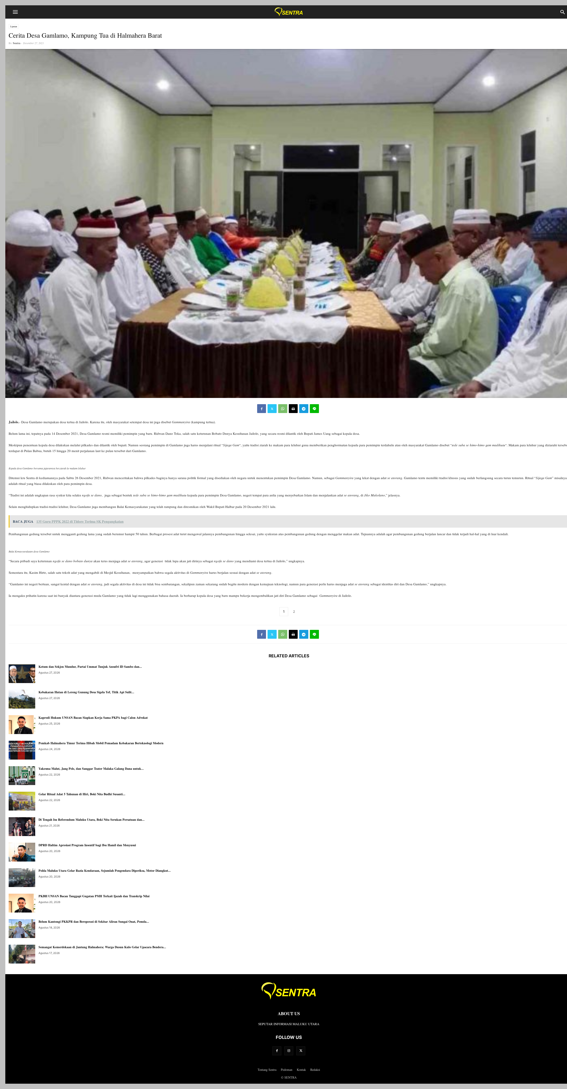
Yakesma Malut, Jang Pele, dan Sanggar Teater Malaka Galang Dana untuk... (91, 768)
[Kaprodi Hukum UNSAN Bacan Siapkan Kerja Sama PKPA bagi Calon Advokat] (22, 725)
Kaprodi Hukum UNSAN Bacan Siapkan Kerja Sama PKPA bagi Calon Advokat (93, 717)
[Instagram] (288, 1051)
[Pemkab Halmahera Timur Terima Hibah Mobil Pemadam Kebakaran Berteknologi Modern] (22, 751)
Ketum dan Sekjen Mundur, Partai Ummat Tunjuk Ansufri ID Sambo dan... (90, 666)
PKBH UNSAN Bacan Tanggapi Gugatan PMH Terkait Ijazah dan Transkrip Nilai (94, 896)
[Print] (293, 408)
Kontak (301, 1069)
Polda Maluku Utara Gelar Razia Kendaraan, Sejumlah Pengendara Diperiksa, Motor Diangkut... (105, 870)
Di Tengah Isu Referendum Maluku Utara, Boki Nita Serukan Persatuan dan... (92, 819)
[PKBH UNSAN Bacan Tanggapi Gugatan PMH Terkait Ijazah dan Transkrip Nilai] (22, 904)
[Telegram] (303, 408)
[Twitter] (272, 408)
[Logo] (289, 1000)
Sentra (16, 43)
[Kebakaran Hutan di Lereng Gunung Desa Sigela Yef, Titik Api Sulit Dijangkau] (22, 700)
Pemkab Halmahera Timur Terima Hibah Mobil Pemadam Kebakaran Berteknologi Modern (101, 743)
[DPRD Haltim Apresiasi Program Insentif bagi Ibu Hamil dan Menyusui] (22, 853)
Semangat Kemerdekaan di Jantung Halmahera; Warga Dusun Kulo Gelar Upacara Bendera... (102, 947)
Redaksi (315, 1069)
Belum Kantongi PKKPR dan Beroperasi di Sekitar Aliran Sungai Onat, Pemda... (94, 921)
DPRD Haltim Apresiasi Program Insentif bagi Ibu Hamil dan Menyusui (87, 845)
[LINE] (314, 408)
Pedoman (286, 1069)
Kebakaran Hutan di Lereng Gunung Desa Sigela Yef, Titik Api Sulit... (86, 692)
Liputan (13, 26)
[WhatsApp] (282, 408)
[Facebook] (261, 408)
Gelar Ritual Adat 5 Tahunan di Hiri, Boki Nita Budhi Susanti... (82, 794)
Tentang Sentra (267, 1069)
